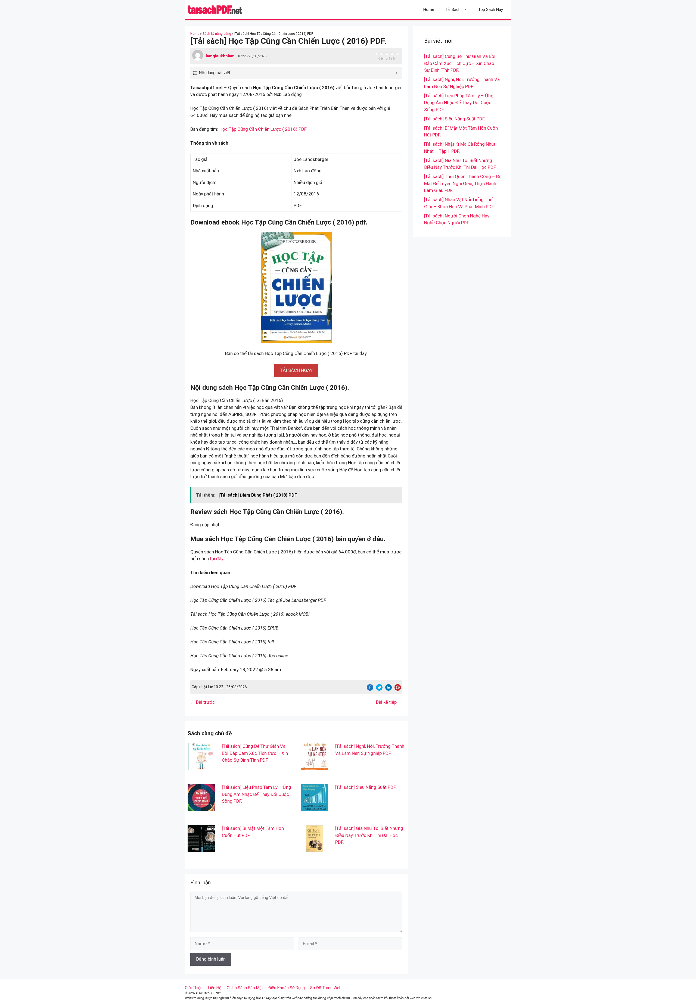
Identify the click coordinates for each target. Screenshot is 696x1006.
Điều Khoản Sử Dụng (286, 987)
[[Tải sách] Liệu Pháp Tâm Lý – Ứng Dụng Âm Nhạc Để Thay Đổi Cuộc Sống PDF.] (201, 807)
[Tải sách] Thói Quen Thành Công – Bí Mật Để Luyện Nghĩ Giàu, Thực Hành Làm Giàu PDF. (462, 183)
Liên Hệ (214, 987)
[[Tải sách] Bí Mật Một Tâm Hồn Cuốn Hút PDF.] (201, 848)
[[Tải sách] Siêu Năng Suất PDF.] (314, 807)
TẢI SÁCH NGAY (296, 370)
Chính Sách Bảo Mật (245, 987)
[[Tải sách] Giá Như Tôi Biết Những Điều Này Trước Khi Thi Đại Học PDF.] (314, 848)
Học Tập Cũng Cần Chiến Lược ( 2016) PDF (263, 129)
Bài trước (205, 702)
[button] (296, 370)
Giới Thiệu (194, 987)
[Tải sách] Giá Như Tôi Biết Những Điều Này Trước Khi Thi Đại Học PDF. (369, 835)
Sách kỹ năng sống (217, 34)
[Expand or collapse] (396, 73)
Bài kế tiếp (386, 702)
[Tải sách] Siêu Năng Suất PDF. (365, 787)
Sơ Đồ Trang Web (325, 987)
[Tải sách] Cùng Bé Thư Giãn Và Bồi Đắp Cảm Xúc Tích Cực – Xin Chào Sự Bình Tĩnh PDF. (255, 753)
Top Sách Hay (490, 9)
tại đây (216, 558)
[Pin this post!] (397, 689)
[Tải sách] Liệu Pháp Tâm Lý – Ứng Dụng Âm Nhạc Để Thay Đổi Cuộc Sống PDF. (256, 794)
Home (428, 9)
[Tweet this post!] (379, 689)
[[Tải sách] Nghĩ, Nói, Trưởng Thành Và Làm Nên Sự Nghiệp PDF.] (314, 766)
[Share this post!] (370, 689)
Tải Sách (453, 9)
